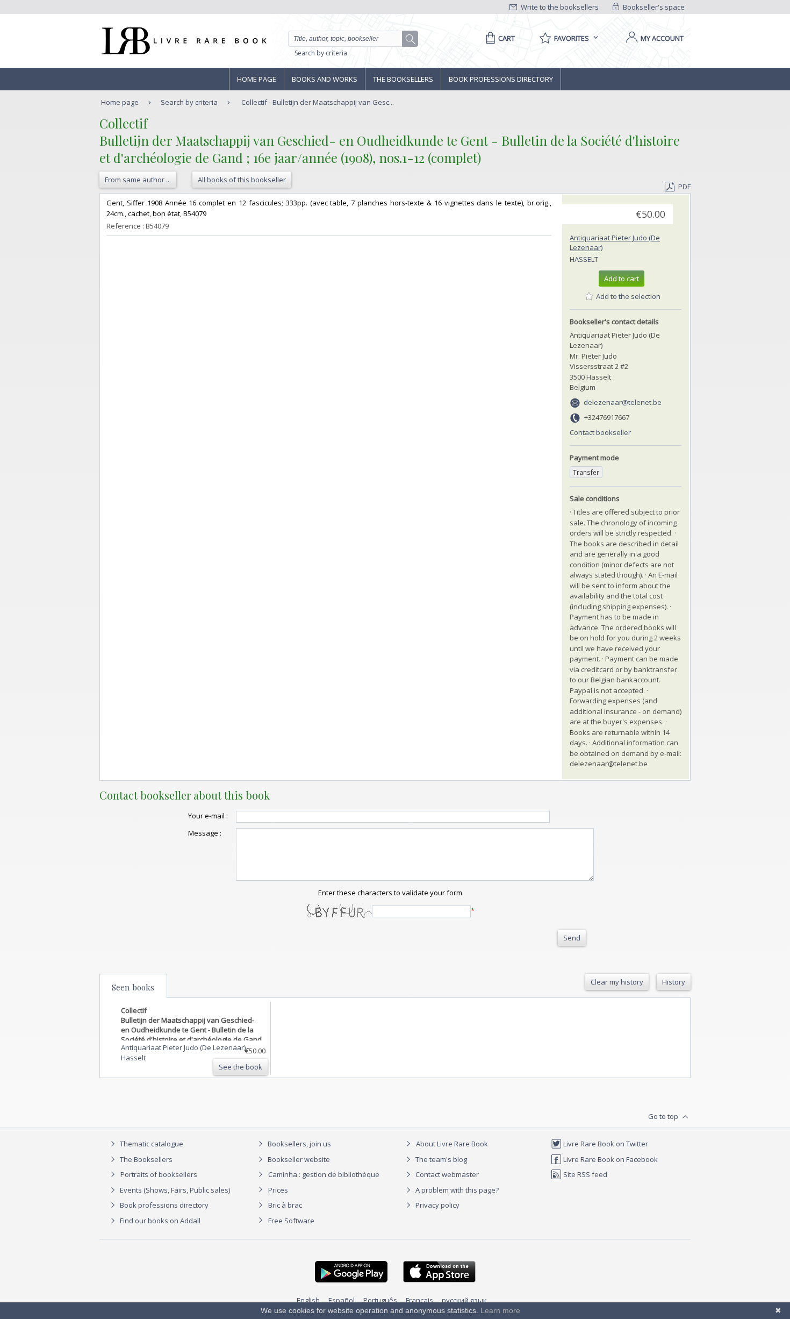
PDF (684, 186)
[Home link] (183, 41)
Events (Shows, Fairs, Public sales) (174, 1190)
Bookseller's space (653, 7)
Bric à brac (285, 1205)
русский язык (464, 1300)
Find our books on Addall (159, 1220)
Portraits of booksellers (158, 1174)
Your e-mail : (208, 816)
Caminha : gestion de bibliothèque (323, 1174)
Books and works (324, 79)
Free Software (291, 1220)
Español (341, 1300)
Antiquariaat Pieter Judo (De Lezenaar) (184, 1047)
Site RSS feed (584, 1174)
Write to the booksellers (559, 7)
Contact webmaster (446, 1174)
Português (380, 1300)
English (308, 1300)
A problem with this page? (456, 1190)
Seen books (133, 987)
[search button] (411, 39)
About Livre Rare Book (452, 1144)
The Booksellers (403, 79)
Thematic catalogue (150, 1144)
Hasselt (584, 259)
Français (419, 1300)
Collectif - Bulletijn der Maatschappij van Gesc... (317, 102)
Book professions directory (501, 79)
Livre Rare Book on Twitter (605, 1144)
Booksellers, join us (298, 1144)
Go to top (664, 1116)
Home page (256, 79)
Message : (204, 833)
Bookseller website (298, 1159)
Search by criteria (321, 53)
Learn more (500, 1310)
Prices (278, 1190)
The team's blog (440, 1159)
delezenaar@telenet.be (623, 402)
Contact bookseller (600, 432)
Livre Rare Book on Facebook (610, 1159)
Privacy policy (436, 1205)
